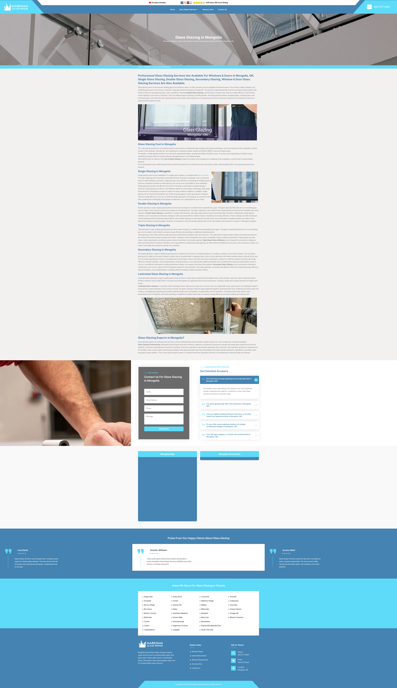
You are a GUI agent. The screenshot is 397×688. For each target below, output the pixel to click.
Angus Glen (148, 597)
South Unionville (207, 630)
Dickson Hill (177, 605)
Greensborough (178, 621)
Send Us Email (243, 662)
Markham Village (207, 601)
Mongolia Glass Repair (199, 684)
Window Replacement (200, 660)
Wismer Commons (236, 617)
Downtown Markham (180, 613)
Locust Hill (205, 597)
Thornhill (233, 597)
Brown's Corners (150, 613)
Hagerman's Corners (180, 626)
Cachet (146, 621)
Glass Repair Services (187, 9)
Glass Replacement (199, 656)
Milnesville (205, 609)
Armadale (147, 601)
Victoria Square (235, 609)
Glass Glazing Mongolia (161, 67)
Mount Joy (205, 617)
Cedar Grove (177, 597)
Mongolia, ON (243, 670)
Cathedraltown (149, 630)
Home (172, 9)
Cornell (175, 601)
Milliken (204, 605)
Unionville (233, 605)
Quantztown (205, 621)
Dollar (175, 609)
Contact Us (222, 9)
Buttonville (148, 617)
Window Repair (197, 651)
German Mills (177, 617)
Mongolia (147, 67)
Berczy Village (149, 605)
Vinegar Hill (234, 613)
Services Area (208, 9)
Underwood (234, 601)
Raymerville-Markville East (211, 626)
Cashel (146, 626)
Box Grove (148, 609)
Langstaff (176, 630)
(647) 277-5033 (382, 7)
